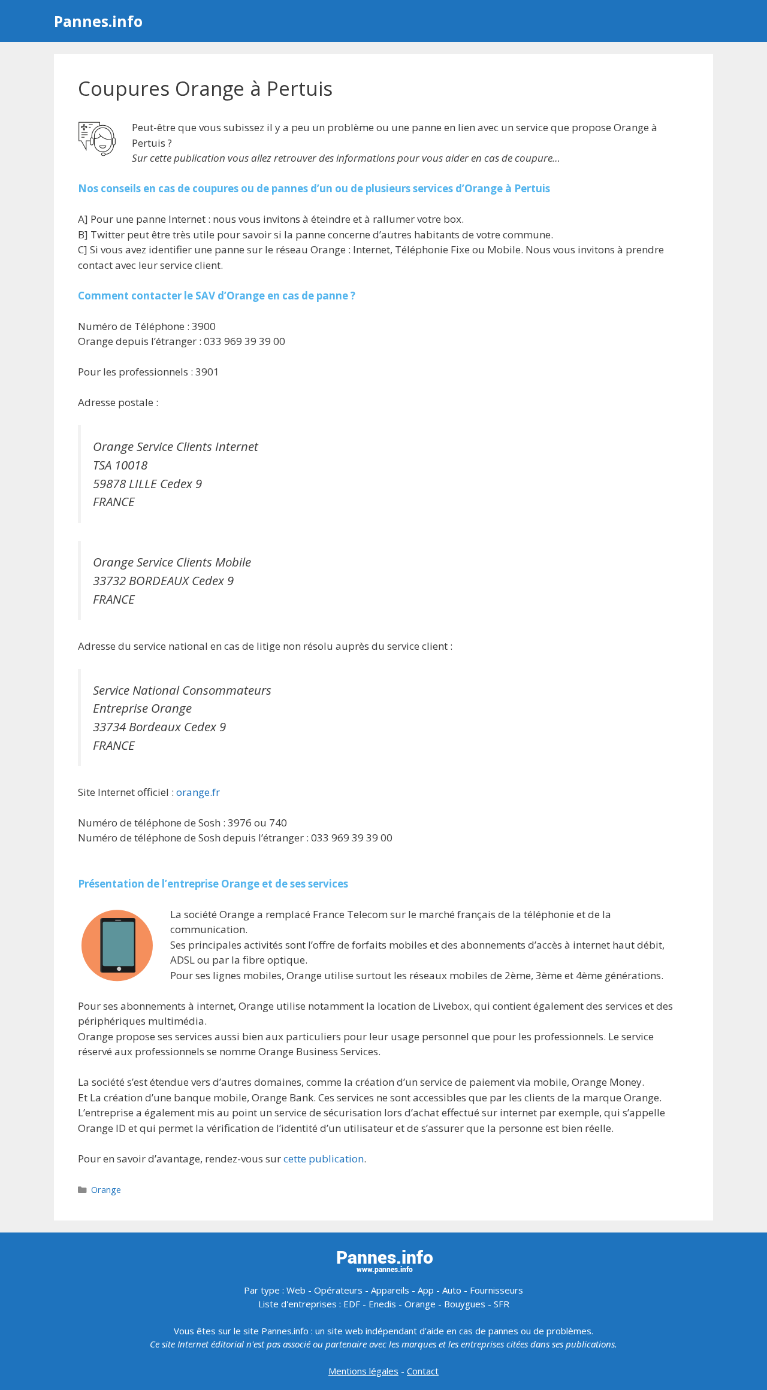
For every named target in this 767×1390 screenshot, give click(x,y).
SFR (501, 1304)
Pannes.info (98, 21)
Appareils (390, 1290)
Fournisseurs (496, 1290)
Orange (106, 1189)
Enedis (382, 1304)
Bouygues (464, 1304)
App (426, 1290)
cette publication (323, 1158)
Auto (451, 1290)
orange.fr (198, 792)
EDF (351, 1304)
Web (296, 1290)
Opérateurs (338, 1290)
